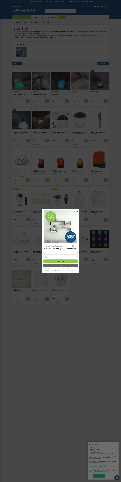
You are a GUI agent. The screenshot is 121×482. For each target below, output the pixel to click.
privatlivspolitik (72, 270)
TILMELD (60, 261)
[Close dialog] (76, 211)
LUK (60, 265)
